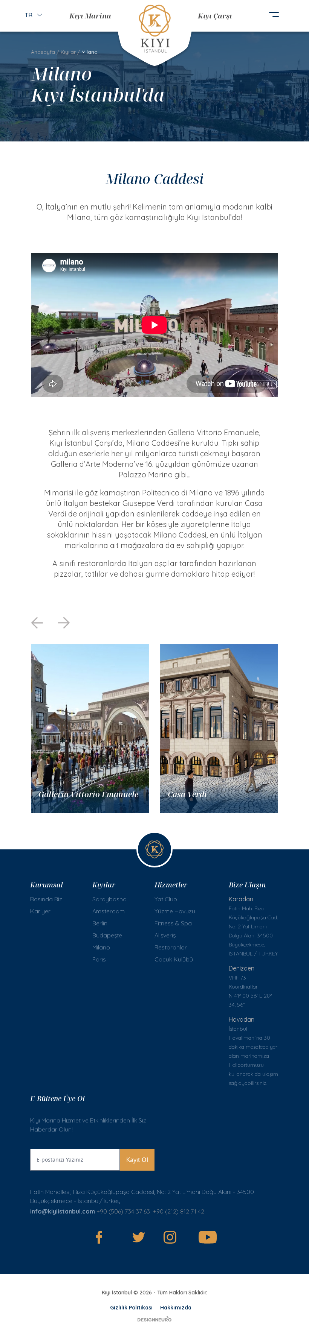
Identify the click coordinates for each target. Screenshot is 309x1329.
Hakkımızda (175, 1307)
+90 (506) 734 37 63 (123, 1211)
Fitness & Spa (173, 923)
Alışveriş (165, 935)
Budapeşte (107, 935)
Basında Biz (46, 899)
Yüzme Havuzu (174, 911)
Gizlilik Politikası (131, 1307)
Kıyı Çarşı (215, 15)
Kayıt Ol (137, 1160)
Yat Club (165, 899)
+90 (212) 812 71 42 (179, 1211)
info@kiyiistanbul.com (62, 1211)
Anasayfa (43, 52)
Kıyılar (68, 52)
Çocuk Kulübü (173, 959)
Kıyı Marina (90, 15)
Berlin (99, 923)
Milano (101, 947)
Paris (99, 959)
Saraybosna (109, 899)
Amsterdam (108, 911)
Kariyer (40, 911)
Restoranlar (170, 947)
